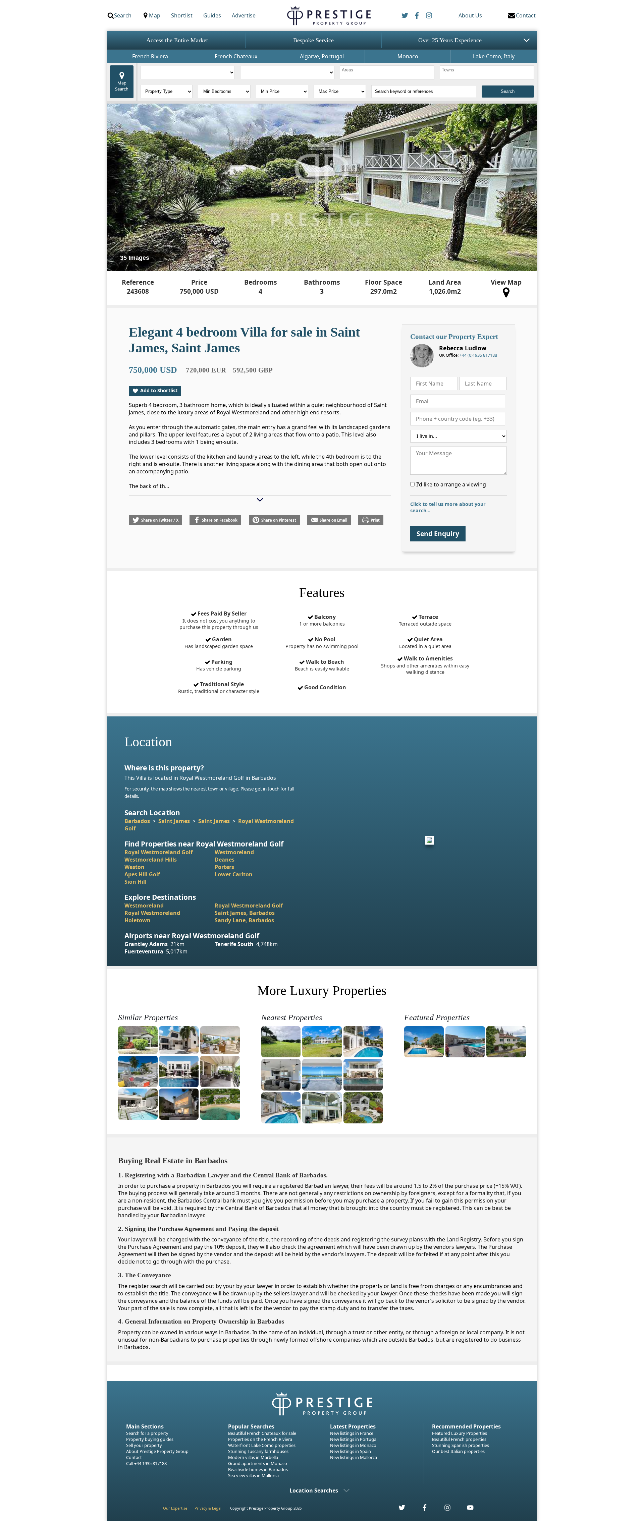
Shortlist (182, 15)
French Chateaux (236, 56)
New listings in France (351, 1433)
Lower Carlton (234, 874)
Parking (218, 665)
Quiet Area (425, 643)
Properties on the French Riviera (260, 1439)
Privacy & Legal (208, 1508)
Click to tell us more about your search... (448, 507)
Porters (224, 867)
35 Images (134, 257)
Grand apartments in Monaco (257, 1463)
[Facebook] (417, 15)
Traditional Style (218, 688)
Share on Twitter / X (159, 520)
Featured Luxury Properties (459, 1433)
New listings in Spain (350, 1451)
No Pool (322, 643)
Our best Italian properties (458, 1451)
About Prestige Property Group (157, 1451)
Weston (134, 867)
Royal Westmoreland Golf (158, 852)
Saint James (174, 821)
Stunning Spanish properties (460, 1445)
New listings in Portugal (353, 1439)
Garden (218, 643)
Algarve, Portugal (322, 56)
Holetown (137, 920)
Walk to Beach (322, 665)
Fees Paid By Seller (218, 620)
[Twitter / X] (404, 15)
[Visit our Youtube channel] (466, 1509)
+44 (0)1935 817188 (478, 355)
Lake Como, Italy (494, 56)
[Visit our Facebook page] (421, 1509)
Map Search (121, 86)
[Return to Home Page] (328, 15)
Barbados (137, 821)
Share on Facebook (219, 520)
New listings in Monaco (353, 1445)
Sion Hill (135, 881)
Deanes (224, 859)
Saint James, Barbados (245, 913)
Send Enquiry (438, 533)
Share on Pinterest (278, 520)
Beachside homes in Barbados (258, 1469)
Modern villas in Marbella (253, 1457)
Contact (134, 1457)
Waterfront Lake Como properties (262, 1445)
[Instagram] (429, 15)
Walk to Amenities (425, 665)
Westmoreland (234, 852)
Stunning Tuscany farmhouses (258, 1451)
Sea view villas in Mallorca (253, 1475)
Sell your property (144, 1445)
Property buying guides (149, 1439)
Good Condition (324, 687)
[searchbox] (388, 72)
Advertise (244, 15)
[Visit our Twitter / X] (398, 1509)
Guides (212, 15)
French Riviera (150, 56)
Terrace (425, 620)
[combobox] (387, 72)
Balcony (322, 620)
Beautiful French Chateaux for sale (262, 1433)
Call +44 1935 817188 (146, 1463)
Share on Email (333, 520)
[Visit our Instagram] (444, 1509)
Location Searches (313, 1490)
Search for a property (147, 1433)
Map (154, 15)
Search (122, 15)
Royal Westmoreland (152, 913)
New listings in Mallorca (353, 1457)
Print (375, 520)
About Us (470, 15)
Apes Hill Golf (142, 874)
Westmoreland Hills (150, 859)
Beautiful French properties (459, 1439)
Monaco (407, 56)
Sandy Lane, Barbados (244, 920)
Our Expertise (175, 1508)
